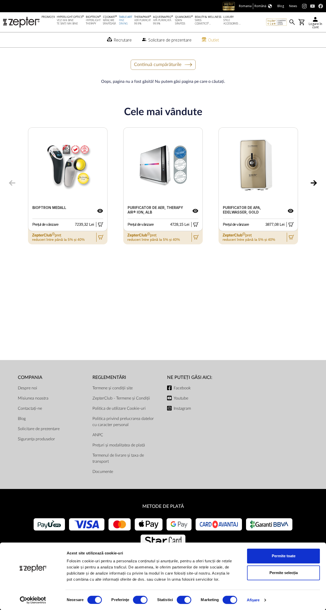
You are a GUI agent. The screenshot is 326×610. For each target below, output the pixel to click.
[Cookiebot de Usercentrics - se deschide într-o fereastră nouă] (33, 600)
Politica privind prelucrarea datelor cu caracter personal (123, 422)
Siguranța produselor (36, 439)
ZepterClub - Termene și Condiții (121, 398)
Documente (102, 472)
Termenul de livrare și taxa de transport (118, 458)
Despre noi (27, 388)
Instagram (182, 408)
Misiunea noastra (33, 398)
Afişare (253, 600)
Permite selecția (283, 573)
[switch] (140, 600)
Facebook (182, 388)
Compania (30, 377)
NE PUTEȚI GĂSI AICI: (189, 377)
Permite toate (283, 556)
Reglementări (109, 377)
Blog (22, 419)
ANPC (97, 435)
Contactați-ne (30, 408)
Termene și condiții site (112, 388)
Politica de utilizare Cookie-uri (119, 408)
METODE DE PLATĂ (163, 506)
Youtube (181, 398)
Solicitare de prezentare (39, 429)
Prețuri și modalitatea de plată (118, 445)
